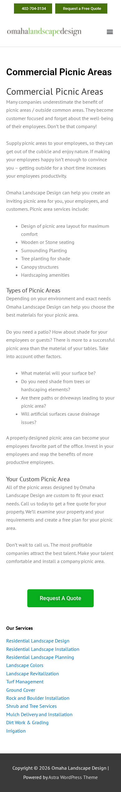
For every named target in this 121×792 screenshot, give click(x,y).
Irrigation (16, 731)
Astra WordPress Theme (73, 777)
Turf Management (24, 681)
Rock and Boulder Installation (37, 698)
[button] (110, 32)
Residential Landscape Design (37, 641)
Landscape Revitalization (32, 673)
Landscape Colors (24, 665)
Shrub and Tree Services (31, 706)
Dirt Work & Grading (27, 722)
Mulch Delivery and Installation (39, 714)
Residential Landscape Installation (42, 649)
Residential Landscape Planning (40, 657)
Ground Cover (20, 690)
